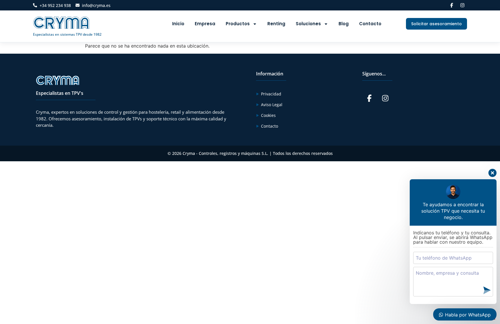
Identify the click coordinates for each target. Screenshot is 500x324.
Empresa (205, 24)
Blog (344, 24)
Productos (238, 24)
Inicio (178, 24)
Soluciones (308, 24)
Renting (276, 24)
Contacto (370, 24)
